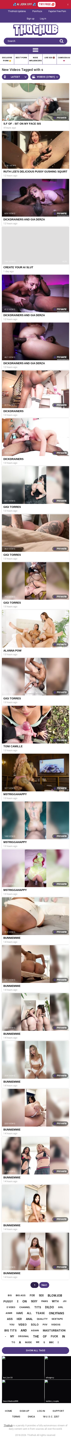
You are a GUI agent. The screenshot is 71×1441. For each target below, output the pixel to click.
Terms (16, 1416)
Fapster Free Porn (57, 11)
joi (64, 1301)
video (22, 1324)
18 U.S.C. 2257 (51, 1416)
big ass (21, 1295)
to (13, 1342)
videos (55, 1324)
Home (8, 1411)
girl (60, 1307)
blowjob (55, 1295)
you (11, 1324)
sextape (57, 1319)
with (55, 1301)
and (24, 1330)
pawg (44, 1301)
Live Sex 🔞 (49, 58)
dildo (49, 1307)
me (37, 1342)
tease (40, 1313)
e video (11, 1307)
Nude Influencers (35, 59)
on (24, 1301)
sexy (34, 1301)
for (32, 1295)
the (36, 1336)
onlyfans (56, 1313)
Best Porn (21, 58)
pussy (8, 1301)
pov (45, 1324)
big (10, 1295)
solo (35, 1324)
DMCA (31, 1416)
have (19, 1313)
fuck (54, 1336)
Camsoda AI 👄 (64, 59)
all (29, 1313)
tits (37, 1307)
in (63, 1336)
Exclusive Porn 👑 (7, 59)
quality (42, 1319)
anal (29, 1319)
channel (24, 1307)
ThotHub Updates (17, 11)
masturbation (54, 1330)
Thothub (31, 1435)
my (12, 1336)
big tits (10, 1330)
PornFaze (37, 11)
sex (41, 1295)
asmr (9, 1313)
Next (44, 1285)
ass (10, 1319)
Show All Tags (35, 1350)
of (45, 1336)
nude (28, 1342)
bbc (51, 1342)
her (19, 1319)
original (23, 1336)
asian (35, 1330)
